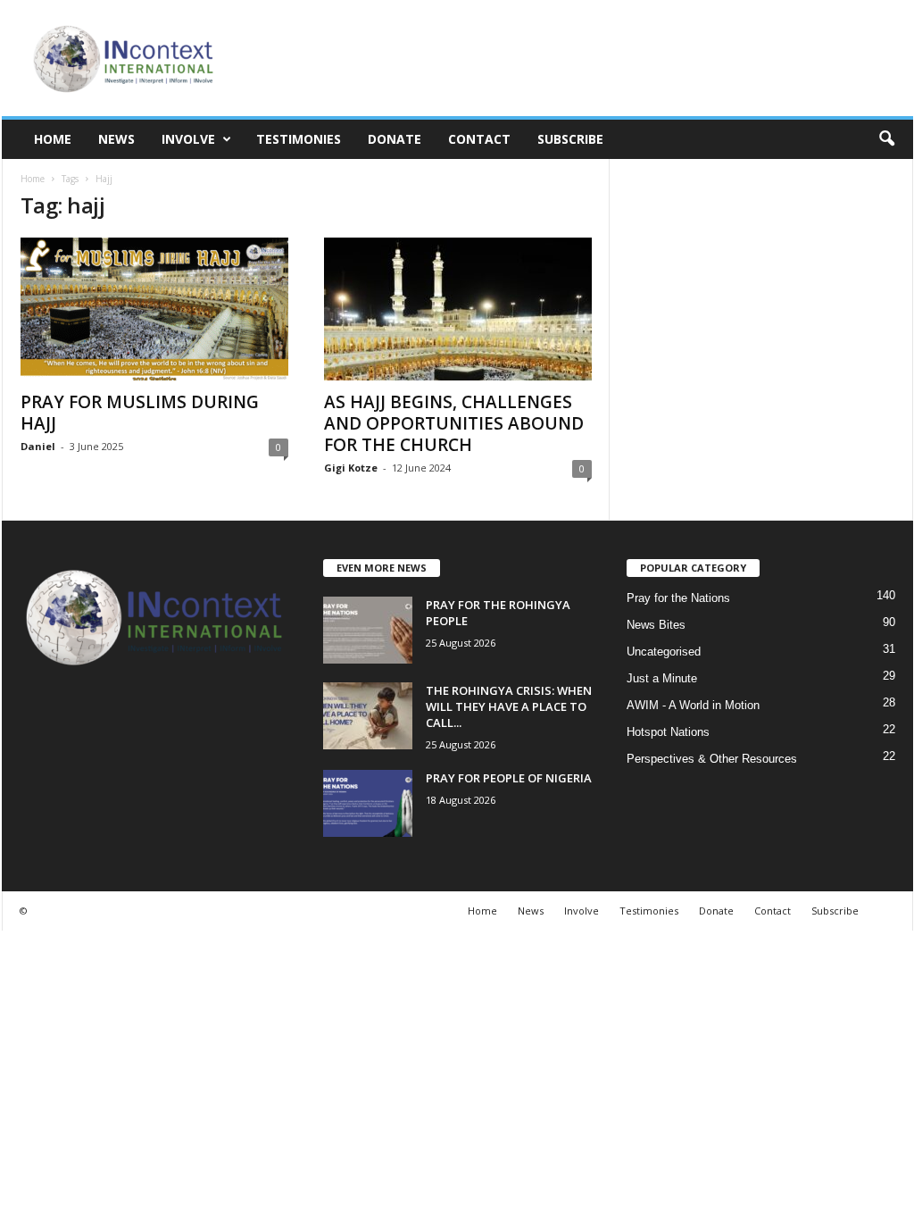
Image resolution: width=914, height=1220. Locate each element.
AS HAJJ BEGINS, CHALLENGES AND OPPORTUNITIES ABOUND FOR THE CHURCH (454, 423)
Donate (394, 138)
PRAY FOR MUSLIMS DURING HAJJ (140, 412)
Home (52, 138)
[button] (886, 139)
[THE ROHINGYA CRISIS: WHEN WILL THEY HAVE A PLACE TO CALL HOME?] (367, 715)
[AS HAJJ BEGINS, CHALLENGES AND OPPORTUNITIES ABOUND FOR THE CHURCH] (458, 309)
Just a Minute (662, 678)
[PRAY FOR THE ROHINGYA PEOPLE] (367, 630)
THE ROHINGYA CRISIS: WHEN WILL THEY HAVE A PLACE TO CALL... (509, 706)
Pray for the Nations (678, 598)
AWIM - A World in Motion (693, 705)
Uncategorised (664, 651)
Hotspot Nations (668, 732)
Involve (188, 138)
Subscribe (570, 138)
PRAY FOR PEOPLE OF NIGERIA (509, 778)
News (116, 138)
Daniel (38, 446)
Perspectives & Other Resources (712, 758)
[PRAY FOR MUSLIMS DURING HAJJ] (154, 309)
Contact (479, 138)
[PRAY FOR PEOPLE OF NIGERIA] (367, 803)
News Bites (656, 624)
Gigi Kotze (351, 467)
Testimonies (298, 138)
